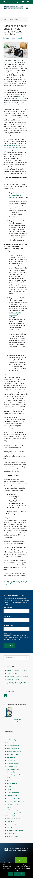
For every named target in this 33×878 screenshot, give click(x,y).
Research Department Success (16, 813)
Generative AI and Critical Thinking (17, 670)
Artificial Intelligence (13, 740)
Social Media (10, 821)
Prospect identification (13, 804)
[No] (31, 870)
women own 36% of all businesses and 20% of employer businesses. (15, 146)
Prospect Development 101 (19, 581)
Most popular (10, 778)
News (8, 781)
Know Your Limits (12, 673)
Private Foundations (13, 795)
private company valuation (11, 585)
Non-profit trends (12, 783)
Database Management (14, 751)
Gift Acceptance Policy (13, 769)
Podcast (9, 789)
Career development (13, 745)
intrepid (13, 195)
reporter (12, 197)
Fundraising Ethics (12, 766)
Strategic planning (12, 824)
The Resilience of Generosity (15, 679)
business (19, 195)
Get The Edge (9, 645)
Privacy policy (19, 874)
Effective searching (12, 760)
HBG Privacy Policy (8, 634)
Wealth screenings (12, 836)
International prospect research (16, 775)
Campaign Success (12, 743)
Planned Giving (11, 786)
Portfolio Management (13, 792)
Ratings (9, 807)
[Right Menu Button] (27, 7)
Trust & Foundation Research (15, 830)
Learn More (16, 722)
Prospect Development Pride (15, 801)
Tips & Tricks (10, 827)
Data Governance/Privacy (14, 748)
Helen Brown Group (13, 8)
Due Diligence (11, 757)
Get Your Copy (17, 719)
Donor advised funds (13, 754)
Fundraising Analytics (13, 763)
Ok (10, 874)
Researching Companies (11, 583)
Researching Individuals (13, 818)
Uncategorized (11, 833)
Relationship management (14, 810)
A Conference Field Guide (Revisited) (17, 676)
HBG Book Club (11, 772)
